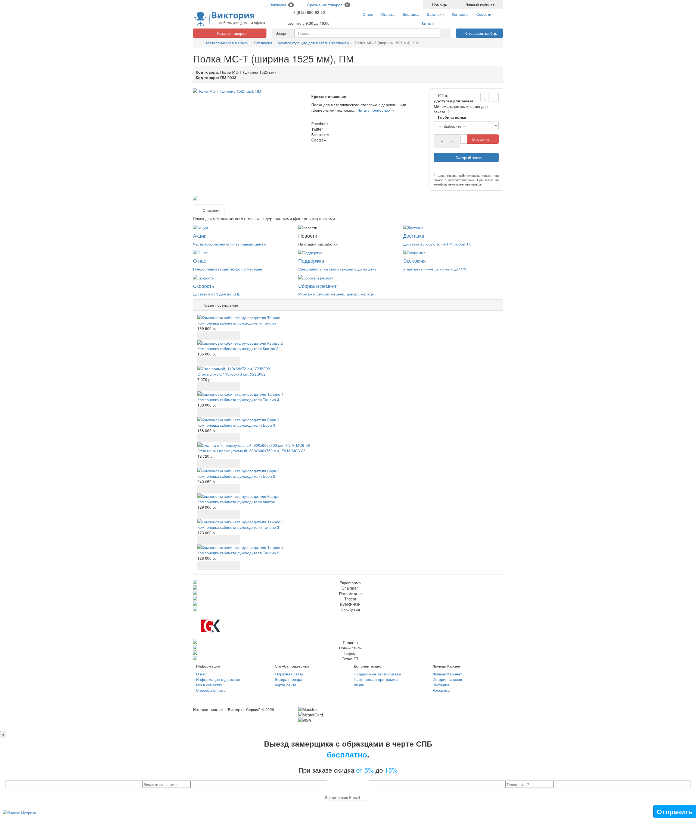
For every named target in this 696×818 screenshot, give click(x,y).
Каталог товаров (231, 33)
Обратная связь (289, 674)
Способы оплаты (211, 690)
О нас (201, 674)
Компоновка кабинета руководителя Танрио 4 (238, 399)
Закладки (441, 684)
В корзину (481, 139)
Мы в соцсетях (209, 684)
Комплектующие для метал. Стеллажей (313, 42)
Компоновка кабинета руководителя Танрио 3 (238, 527)
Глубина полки (451, 117)
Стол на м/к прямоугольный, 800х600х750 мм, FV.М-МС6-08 (251, 450)
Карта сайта (285, 684)
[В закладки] (484, 97)
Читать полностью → (376, 110)
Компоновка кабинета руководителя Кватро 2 (237, 348)
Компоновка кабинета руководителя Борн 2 (236, 476)
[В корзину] (203, 335)
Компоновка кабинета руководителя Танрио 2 (238, 552)
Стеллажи (263, 42)
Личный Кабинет (447, 674)
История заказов (447, 679)
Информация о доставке (218, 679)
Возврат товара (288, 679)
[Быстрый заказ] (215, 335)
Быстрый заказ (467, 157)
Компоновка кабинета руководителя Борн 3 (236, 425)
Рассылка (441, 690)
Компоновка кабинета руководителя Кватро (236, 501)
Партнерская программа (376, 679)
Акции (359, 684)
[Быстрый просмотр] (227, 335)
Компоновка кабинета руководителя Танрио (236, 323)
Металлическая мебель (227, 42)
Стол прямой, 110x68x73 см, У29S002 (231, 374)
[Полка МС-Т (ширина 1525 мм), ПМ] (249, 91)
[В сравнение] (494, 97)
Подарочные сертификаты (377, 674)
